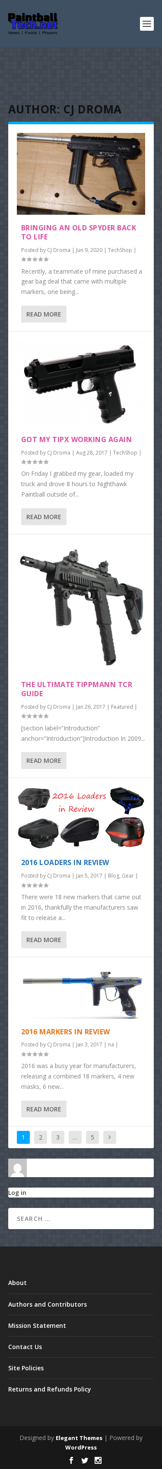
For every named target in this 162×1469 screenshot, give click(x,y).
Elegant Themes (79, 1438)
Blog (113, 875)
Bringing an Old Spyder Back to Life (79, 232)
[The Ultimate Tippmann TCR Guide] (81, 607)
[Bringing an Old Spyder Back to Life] (81, 174)
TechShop (120, 250)
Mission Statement (37, 1325)
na (111, 1044)
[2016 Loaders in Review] (81, 818)
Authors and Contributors (47, 1304)
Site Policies (26, 1368)
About (17, 1283)
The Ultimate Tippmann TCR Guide (77, 689)
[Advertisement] (81, 76)
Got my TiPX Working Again (76, 439)
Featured (122, 706)
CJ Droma (58, 250)
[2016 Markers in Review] (81, 992)
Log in (17, 1192)
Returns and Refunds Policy (49, 1389)
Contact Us (25, 1347)
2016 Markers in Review (65, 1031)
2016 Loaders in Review (65, 862)
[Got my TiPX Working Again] (81, 383)
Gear (128, 875)
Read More (43, 314)
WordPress (81, 1447)
